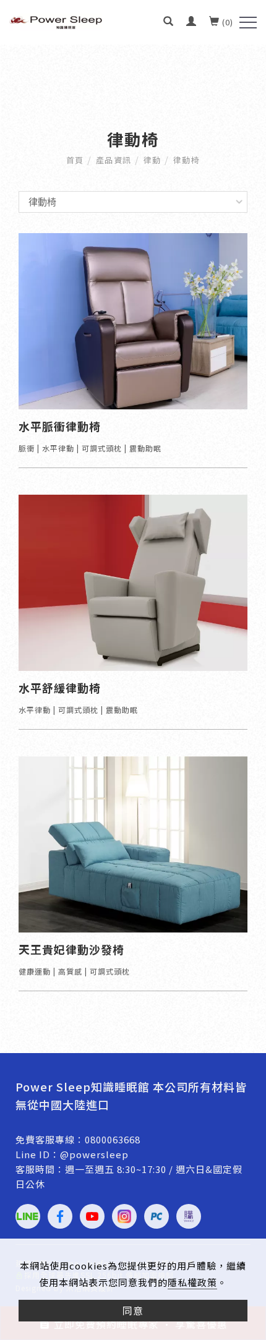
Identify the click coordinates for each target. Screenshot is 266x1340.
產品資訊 (114, 160)
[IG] (124, 1216)
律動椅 (186, 160)
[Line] (27, 1216)
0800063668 (112, 1139)
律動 (152, 160)
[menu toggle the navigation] (248, 23)
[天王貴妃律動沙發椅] (133, 843)
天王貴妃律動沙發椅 (71, 949)
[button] (168, 21)
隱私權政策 (192, 1282)
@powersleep (94, 1154)
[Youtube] (92, 1216)
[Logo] (55, 20)
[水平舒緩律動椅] (133, 581)
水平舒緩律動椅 (60, 688)
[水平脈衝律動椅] (133, 320)
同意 (133, 1310)
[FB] (60, 1216)
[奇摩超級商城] (188, 1216)
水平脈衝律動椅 (60, 426)
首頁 (75, 160)
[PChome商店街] (156, 1216)
